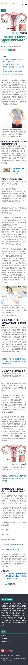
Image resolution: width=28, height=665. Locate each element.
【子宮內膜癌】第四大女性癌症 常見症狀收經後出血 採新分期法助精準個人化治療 (16, 576)
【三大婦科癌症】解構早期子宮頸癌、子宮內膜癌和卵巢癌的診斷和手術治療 (14, 478)
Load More (14, 590)
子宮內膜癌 (15, 46)
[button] (26, 4)
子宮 (12, 46)
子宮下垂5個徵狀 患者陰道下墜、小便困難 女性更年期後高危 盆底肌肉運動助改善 (14, 361)
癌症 (20, 46)
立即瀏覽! (18, 171)
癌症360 (3, 10)
